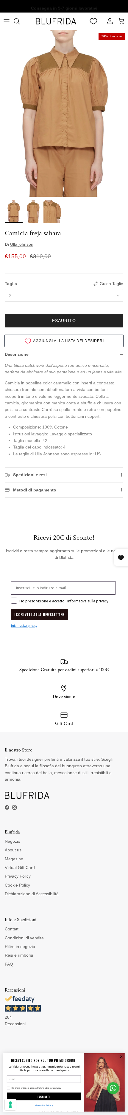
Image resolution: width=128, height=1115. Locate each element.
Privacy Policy (18, 876)
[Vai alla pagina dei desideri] (93, 21)
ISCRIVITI (44, 1096)
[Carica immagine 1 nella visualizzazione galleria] (64, 113)
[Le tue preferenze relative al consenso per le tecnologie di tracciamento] (10, 1104)
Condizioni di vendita (24, 937)
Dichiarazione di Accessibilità (32, 893)
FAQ (9, 964)
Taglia (11, 283)
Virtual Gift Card (20, 867)
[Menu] (6, 21)
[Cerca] (19, 21)
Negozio (12, 841)
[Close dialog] (121, 1056)
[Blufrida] (55, 21)
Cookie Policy (17, 885)
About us (13, 850)
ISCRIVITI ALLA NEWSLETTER (39, 614)
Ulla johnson (21, 244)
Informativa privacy (24, 626)
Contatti (12, 929)
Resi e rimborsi (19, 955)
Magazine (14, 858)
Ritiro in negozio (20, 946)
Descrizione (17, 354)
